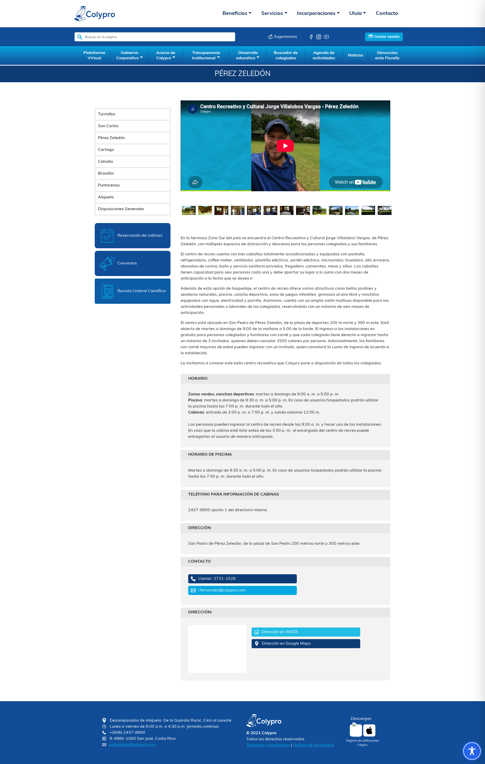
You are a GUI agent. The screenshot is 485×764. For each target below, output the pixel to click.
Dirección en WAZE (280, 632)
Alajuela (106, 197)
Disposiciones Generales (121, 209)
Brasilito (106, 174)
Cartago (106, 150)
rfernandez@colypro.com (222, 590)
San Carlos (108, 126)
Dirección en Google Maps (286, 644)
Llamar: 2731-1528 (217, 579)
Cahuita (105, 162)
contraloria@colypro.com (132, 745)
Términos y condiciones (268, 745)
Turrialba (106, 114)
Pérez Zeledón (111, 138)
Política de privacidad (313, 745)
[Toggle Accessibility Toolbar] (472, 751)
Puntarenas (109, 185)
